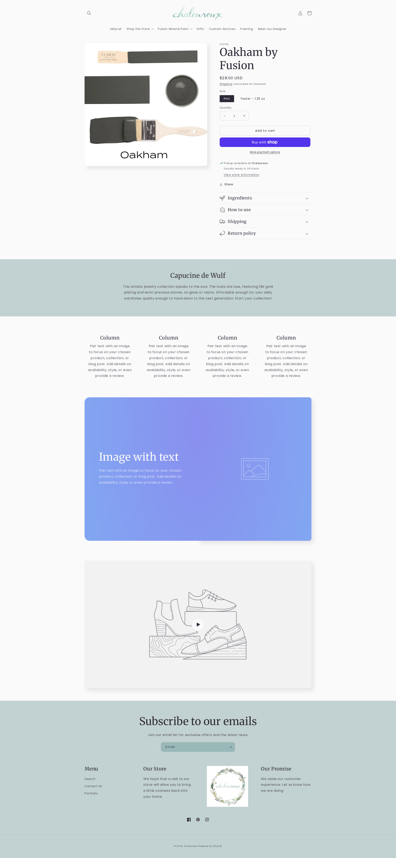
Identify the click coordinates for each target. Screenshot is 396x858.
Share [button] (228, 184)
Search (90, 779)
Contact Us (93, 786)
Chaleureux (191, 846)
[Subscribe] (230, 747)
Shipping (226, 84)
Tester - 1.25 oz (252, 99)
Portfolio (91, 793)
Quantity (225, 108)
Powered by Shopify (210, 846)
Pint (227, 99)
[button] (89, 13)
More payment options (265, 152)
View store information (241, 175)
